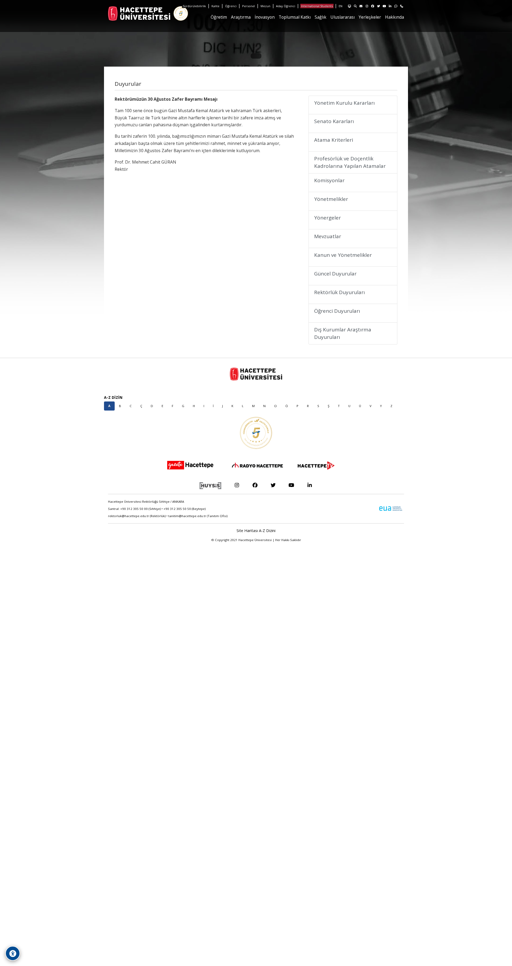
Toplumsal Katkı (295, 17)
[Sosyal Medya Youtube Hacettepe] (291, 485)
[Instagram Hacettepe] (236, 485)
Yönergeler (327, 217)
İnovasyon (265, 17)
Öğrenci (231, 6)
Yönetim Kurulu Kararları (344, 102)
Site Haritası (247, 530)
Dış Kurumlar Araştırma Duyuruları (342, 333)
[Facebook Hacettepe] (254, 485)
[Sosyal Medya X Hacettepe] (273, 485)
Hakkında (394, 17)
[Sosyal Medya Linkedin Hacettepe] (309, 485)
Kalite (215, 6)
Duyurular (128, 83)
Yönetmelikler (331, 199)
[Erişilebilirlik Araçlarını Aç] (12, 953)
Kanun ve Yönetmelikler (343, 254)
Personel (248, 6)
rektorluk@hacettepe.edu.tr (128, 516)
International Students (317, 6)
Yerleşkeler (370, 17)
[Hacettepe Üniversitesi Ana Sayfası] (121, 13)
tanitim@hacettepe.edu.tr (187, 516)
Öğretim (219, 17)
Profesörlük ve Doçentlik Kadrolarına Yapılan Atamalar (350, 162)
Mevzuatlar (327, 236)
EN (340, 6)
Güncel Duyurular (335, 273)
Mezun (265, 6)
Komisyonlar (329, 180)
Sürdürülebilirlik (194, 6)
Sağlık (320, 17)
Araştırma (241, 17)
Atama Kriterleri (333, 139)
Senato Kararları (334, 121)
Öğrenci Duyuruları (337, 310)
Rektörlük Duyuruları (339, 292)
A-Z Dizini (267, 530)
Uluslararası (342, 17)
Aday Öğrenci (285, 6)
